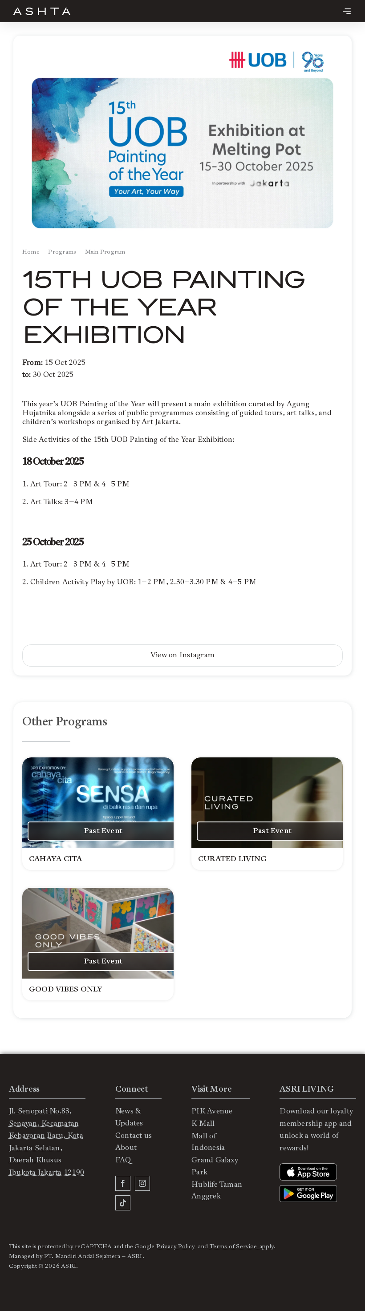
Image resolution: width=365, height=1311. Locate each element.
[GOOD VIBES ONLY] (98, 944)
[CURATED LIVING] (267, 813)
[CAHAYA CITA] (98, 813)
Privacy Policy (175, 1246)
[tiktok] (122, 1202)
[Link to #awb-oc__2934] (347, 11)
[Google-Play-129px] (308, 1189)
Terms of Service (235, 1246)
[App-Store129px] (308, 1167)
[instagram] (142, 1183)
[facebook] (122, 1183)
